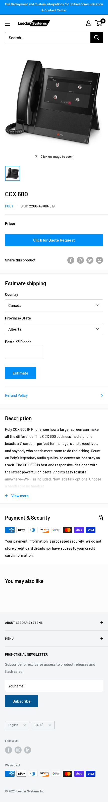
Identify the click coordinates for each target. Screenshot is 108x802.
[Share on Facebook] (70, 260)
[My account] (88, 23)
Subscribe (22, 701)
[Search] (96, 37)
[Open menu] (7, 24)
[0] (99, 23)
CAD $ (39, 725)
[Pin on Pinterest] (80, 260)
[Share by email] (99, 260)
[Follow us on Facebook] (8, 750)
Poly (9, 206)
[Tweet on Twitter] (89, 260)
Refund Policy (16, 395)
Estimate (20, 372)
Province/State (18, 318)
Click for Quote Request (54, 239)
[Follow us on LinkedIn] (27, 750)
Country (11, 294)
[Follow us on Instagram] (18, 750)
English (13, 725)
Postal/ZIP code (18, 341)
